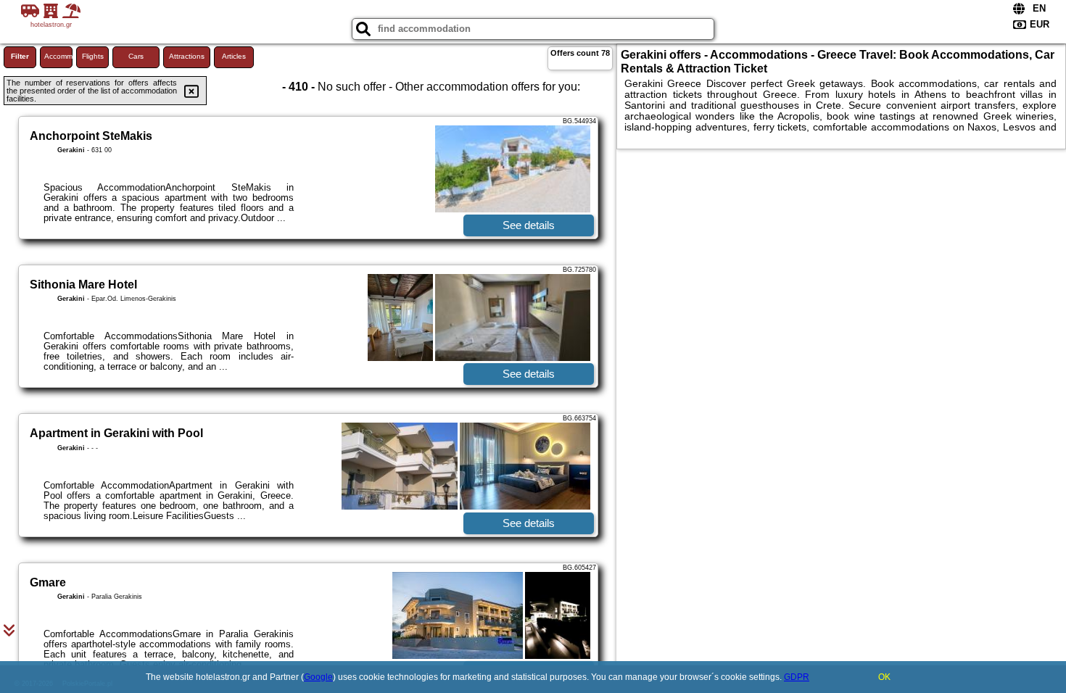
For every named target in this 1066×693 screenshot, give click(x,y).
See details (529, 225)
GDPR (796, 677)
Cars (136, 56)
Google (318, 677)
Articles (234, 56)
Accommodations (58, 56)
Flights (93, 56)
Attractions (186, 56)
